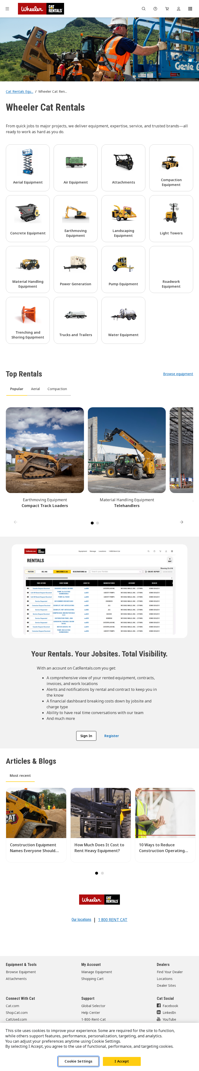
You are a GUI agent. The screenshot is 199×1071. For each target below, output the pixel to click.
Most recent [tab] (20, 775)
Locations (165, 978)
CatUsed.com (16, 1019)
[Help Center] (155, 9)
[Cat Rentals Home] (41, 9)
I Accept (122, 1061)
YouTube (169, 1019)
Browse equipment (178, 373)
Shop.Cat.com (17, 1012)
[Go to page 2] (97, 523)
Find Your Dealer (170, 972)
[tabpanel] (99, 463)
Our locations (81, 919)
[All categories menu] (7, 9)
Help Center (90, 1012)
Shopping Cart (92, 978)
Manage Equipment (96, 972)
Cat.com (12, 1005)
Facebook (170, 1005)
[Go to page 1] (92, 523)
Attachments (16, 978)
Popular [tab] (16, 388)
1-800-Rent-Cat (93, 1019)
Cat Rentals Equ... (19, 91)
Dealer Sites (166, 985)
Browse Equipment (21, 972)
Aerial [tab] (35, 388)
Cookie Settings (78, 1061)
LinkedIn (169, 1012)
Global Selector (93, 1005)
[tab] (97, 873)
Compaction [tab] (57, 388)
